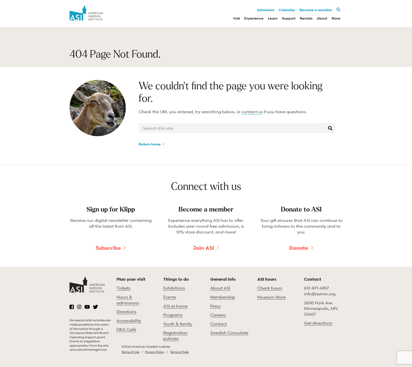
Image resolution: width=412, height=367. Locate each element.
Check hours (269, 287)
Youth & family (177, 323)
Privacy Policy (154, 352)
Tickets (123, 287)
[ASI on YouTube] (87, 306)
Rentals (306, 18)
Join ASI (203, 248)
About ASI (220, 287)
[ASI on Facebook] (72, 307)
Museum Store (271, 296)
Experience (254, 18)
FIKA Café (126, 329)
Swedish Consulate (229, 332)
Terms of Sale (179, 352)
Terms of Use (130, 352)
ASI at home (175, 305)
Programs (173, 314)
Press (215, 305)
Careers (218, 314)
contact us (252, 111)
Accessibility (129, 320)
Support (288, 18)
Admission (265, 10)
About (322, 18)
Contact (218, 323)
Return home (150, 144)
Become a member (316, 10)
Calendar (287, 10)
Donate (298, 248)
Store (336, 18)
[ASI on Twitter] (95, 306)
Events (169, 296)
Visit (236, 18)
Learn (273, 18)
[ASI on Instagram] (79, 307)
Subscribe (108, 248)
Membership (222, 296)
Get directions (318, 322)
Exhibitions (174, 287)
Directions (126, 311)
